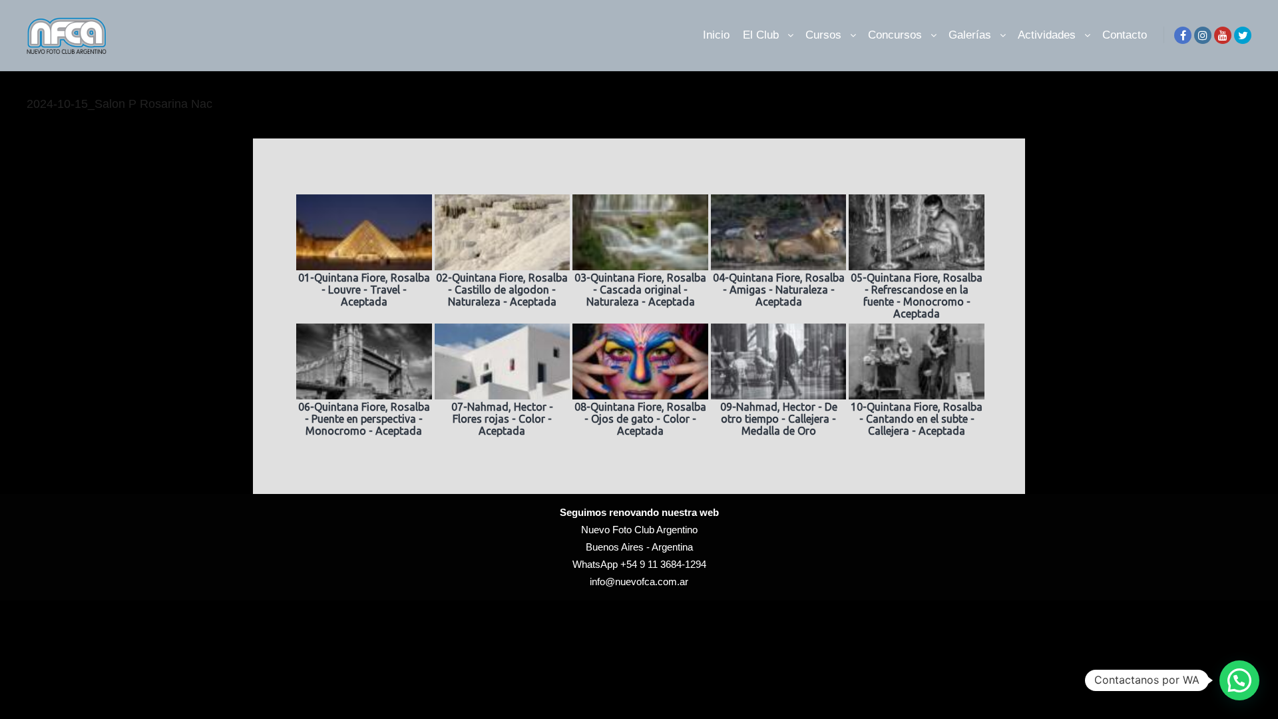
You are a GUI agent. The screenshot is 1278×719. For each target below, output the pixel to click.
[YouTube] (1222, 35)
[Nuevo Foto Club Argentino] (66, 35)
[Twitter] (1242, 35)
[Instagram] (1202, 35)
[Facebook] (1182, 35)
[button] (1239, 680)
